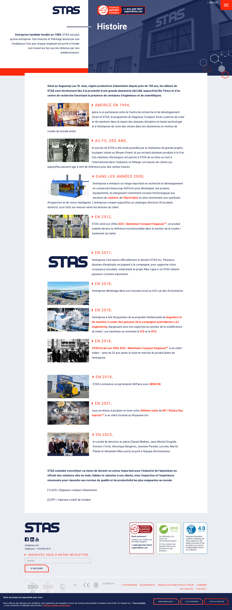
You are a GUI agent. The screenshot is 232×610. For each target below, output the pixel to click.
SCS (153, 331)
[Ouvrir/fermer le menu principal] (226, 5)
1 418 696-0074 (43, 549)
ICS (142, 331)
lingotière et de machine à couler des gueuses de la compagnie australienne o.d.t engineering (137, 322)
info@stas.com (32, 545)
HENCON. (155, 384)
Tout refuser (191, 601)
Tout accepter (216, 601)
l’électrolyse (130, 197)
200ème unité (149, 410)
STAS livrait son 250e (105, 348)
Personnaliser (166, 601)
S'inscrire (37, 568)
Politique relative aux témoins (56, 605)
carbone (113, 197)
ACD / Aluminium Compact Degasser (142, 223)
